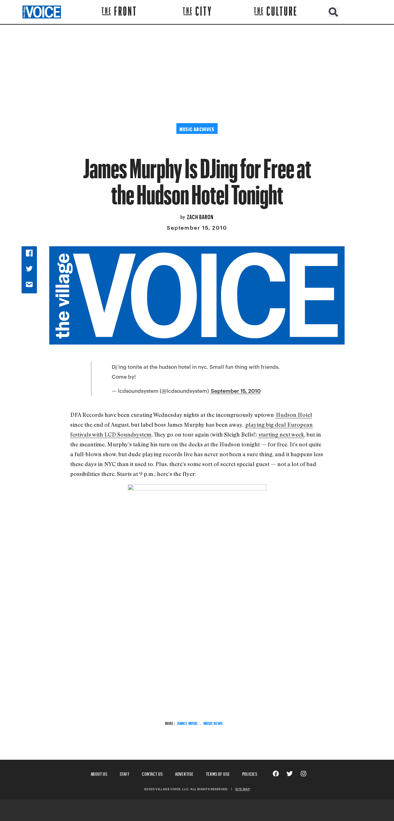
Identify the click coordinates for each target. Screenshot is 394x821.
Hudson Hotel (294, 414)
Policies (249, 773)
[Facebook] (276, 773)
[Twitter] (289, 773)
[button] (333, 12)
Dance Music (187, 722)
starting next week (281, 434)
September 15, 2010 (236, 391)
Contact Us (152, 773)
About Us (99, 773)
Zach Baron (200, 216)
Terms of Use (218, 773)
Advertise (184, 773)
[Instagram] (303, 773)
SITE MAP (242, 789)
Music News (213, 722)
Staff (125, 773)
